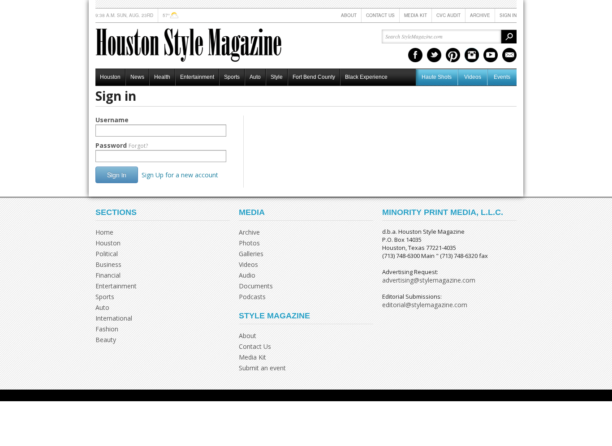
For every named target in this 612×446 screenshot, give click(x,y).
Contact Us (380, 15)
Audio (247, 275)
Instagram (472, 55)
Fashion (106, 329)
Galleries (251, 253)
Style (277, 77)
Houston (110, 77)
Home (104, 232)
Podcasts (252, 296)
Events (502, 77)
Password (121, 145)
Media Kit (415, 15)
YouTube (490, 55)
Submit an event (262, 368)
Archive (480, 15)
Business (108, 264)
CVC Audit (448, 15)
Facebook (415, 55)
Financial (108, 275)
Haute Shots (437, 77)
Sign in (508, 15)
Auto (255, 77)
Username (112, 120)
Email (509, 55)
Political (106, 253)
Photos (249, 243)
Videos (472, 77)
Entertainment (197, 77)
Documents (256, 286)
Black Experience (366, 77)
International (113, 318)
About (349, 15)
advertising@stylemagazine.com (428, 280)
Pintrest (453, 55)
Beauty (105, 339)
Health (162, 77)
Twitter (434, 55)
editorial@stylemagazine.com (424, 304)
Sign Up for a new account (180, 175)
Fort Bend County (314, 77)
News (137, 77)
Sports (232, 77)
